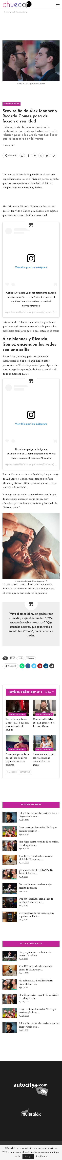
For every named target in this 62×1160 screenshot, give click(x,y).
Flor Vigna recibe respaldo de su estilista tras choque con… (39, 843)
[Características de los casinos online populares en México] (9, 917)
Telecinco (30, 658)
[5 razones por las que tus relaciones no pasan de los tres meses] (44, 743)
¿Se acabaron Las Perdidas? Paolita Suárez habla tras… (36, 872)
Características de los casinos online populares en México (36, 915)
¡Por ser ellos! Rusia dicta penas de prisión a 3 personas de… (36, 901)
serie (21, 658)
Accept (28, 1156)
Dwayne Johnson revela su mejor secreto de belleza (35, 886)
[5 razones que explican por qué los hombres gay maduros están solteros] (17, 743)
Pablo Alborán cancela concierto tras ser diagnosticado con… (39, 815)
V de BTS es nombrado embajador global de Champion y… (36, 858)
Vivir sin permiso (32, 312)
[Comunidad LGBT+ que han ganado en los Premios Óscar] (44, 708)
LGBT (12, 658)
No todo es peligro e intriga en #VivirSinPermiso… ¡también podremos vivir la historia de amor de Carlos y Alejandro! (31, 453)
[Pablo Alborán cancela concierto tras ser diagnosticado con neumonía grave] (9, 817)
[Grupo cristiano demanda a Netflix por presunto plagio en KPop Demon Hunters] (9, 831)
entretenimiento (11, 104)
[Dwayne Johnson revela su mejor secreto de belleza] (9, 888)
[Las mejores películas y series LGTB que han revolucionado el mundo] (17, 708)
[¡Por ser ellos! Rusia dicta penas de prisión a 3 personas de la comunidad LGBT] (9, 902)
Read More (41, 1156)
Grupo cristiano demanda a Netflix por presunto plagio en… (38, 829)
